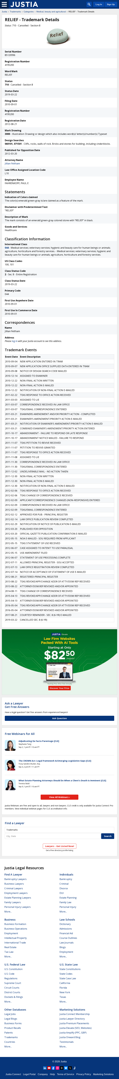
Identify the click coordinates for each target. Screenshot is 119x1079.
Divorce (63, 888)
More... (8, 911)
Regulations (10, 978)
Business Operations (15, 928)
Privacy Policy (83, 1074)
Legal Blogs (10, 1018)
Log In (99, 4)
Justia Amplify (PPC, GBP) (72, 1032)
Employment (11, 933)
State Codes (65, 973)
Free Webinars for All (20, 734)
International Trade (15, 942)
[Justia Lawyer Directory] (74, 1068)
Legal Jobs (10, 1014)
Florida (63, 987)
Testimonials (66, 1041)
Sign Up (111, 4)
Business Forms (13, 1023)
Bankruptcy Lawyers (15, 879)
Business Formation (15, 924)
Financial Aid (66, 933)
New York (64, 992)
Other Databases (15, 1009)
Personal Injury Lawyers (17, 907)
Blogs (62, 947)
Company (43, 1074)
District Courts (12, 992)
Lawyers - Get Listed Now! (59, 846)
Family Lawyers (12, 902)
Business (10, 919)
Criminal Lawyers (13, 888)
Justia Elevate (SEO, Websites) (75, 1028)
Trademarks (15, 11)
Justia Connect (13, 1074)
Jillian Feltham (12, 163)
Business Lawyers (14, 883)
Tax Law (8, 951)
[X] (70, 1068)
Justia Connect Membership (74, 1014)
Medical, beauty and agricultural (51, 11)
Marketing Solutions (72, 1009)
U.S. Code (9, 973)
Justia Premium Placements (74, 1023)
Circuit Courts (11, 987)
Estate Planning (68, 897)
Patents (8, 1032)
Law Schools (67, 919)
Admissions (65, 928)
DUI (61, 893)
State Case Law (67, 978)
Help (52, 1074)
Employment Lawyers (16, 893)
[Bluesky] (66, 1068)
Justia (4, 11)
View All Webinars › (59, 797)
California (64, 983)
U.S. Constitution (13, 969)
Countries (9, 1041)
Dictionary (65, 924)
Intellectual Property (15, 938)
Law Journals (66, 942)
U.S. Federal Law (14, 964)
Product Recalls (12, 1028)
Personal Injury (67, 907)
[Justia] (24, 4)
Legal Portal (29, 1074)
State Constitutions (70, 969)
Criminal (63, 883)
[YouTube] (49, 1068)
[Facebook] (53, 1068)
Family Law (65, 902)
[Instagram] (57, 1068)
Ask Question (59, 718)
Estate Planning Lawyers (17, 897)
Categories (29, 11)
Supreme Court (12, 983)
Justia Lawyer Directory (72, 1018)
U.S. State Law (68, 964)
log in (14, 341)
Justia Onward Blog (69, 1037)
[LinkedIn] (45, 1068)
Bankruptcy (65, 879)
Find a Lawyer (14, 823)
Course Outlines (68, 938)
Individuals (66, 874)
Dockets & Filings (13, 997)
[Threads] (61, 1068)
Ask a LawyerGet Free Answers (17, 705)
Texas (62, 997)
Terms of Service (65, 1074)
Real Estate (10, 947)
